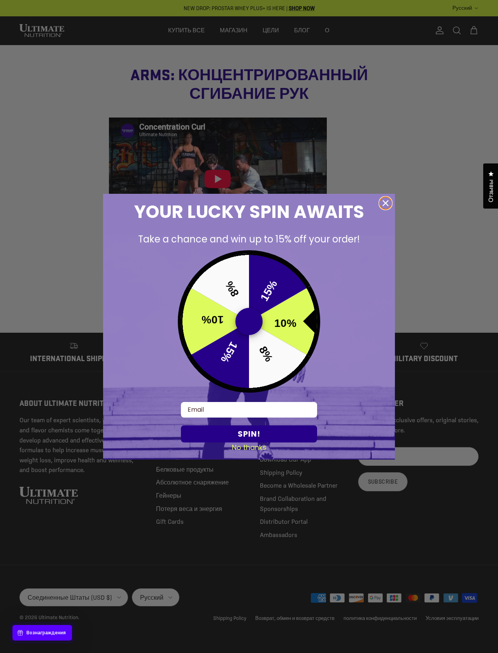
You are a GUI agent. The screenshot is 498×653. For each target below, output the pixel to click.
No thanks (249, 447)
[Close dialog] (385, 203)
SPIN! (249, 433)
